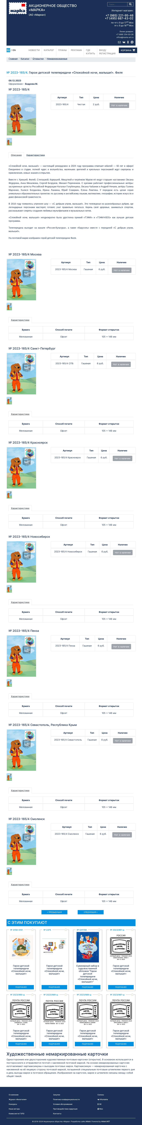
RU (8, 50)
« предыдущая (54, 912)
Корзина (126, 50)
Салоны (100, 1095)
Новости (34, 50)
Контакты (57, 1114)
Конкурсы (13, 1104)
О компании (13, 1095)
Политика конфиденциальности (66, 1099)
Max (101, 1109)
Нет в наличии (119, 105)
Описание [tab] (16, 155)
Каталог (49, 50)
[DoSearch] (130, 4)
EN (14, 50)
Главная (13, 58)
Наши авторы (14, 1109)
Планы (62, 50)
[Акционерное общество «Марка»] (18, 8)
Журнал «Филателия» (18, 1099)
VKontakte (103, 1099)
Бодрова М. (31, 83)
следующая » (90, 912)
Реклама (76, 50)
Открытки (38, 58)
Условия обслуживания (62, 1104)
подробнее (21, 987)
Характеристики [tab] (35, 155)
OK (100, 1104)
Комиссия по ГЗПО (16, 1114)
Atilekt (88, 1121)
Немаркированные (57, 58)
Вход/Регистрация (107, 52)
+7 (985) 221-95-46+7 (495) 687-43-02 (119, 17)
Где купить (90, 52)
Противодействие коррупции (65, 1109)
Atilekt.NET (105, 1121)
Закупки (56, 1095)
